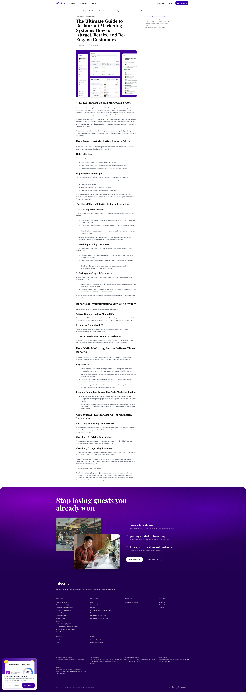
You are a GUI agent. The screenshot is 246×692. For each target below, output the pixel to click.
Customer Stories (96, 605)
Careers (161, 607)
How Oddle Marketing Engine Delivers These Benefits (156, 24)
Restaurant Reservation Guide (99, 613)
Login (170, 3)
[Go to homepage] (63, 584)
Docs (57, 642)
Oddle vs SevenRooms (97, 640)
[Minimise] (35, 660)
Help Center (60, 640)
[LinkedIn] (173, 687)
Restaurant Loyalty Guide (98, 616)
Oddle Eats (160, 3)
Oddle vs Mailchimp (96, 642)
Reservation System (62, 602)
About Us (162, 602)
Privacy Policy (80, 687)
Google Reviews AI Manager (66, 626)
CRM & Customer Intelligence (65, 629)
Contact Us (162, 605)
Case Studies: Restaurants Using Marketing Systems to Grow (155, 28)
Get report (28, 685)
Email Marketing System (63, 624)
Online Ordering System (63, 610)
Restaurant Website (64, 607)
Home (78, 11)
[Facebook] (170, 687)
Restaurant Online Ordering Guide (101, 610)
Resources (83, 3)
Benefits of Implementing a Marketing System (156, 21)
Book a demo (133, 559)
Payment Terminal (61, 616)
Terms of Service (89, 687)
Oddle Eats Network (62, 632)
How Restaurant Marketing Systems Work (155, 19)
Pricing (94, 3)
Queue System (62, 605)
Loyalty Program (61, 613)
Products (72, 3)
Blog (84, 11)
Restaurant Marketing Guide (99, 618)
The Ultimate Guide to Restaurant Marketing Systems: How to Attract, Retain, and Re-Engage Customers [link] (122, 11)
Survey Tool (60, 621)
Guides (92, 607)
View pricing (152, 559)
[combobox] (12, 685)
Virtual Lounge (60, 618)
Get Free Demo (182, 3)
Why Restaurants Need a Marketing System (156, 17)
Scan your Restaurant (131, 602)
